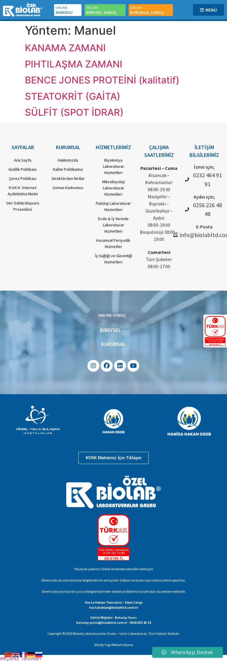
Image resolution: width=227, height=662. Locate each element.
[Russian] (39, 654)
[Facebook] (107, 366)
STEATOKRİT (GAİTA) (72, 96)
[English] (16, 654)
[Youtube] (133, 366)
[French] (23, 654)
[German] (31, 654)
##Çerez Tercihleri (20, 658)
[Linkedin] (120, 366)
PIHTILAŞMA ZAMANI (73, 64)
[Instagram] (93, 366)
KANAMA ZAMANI (65, 48)
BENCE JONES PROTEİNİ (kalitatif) (102, 80)
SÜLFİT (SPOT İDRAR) (74, 112)
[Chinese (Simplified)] (8, 654)
